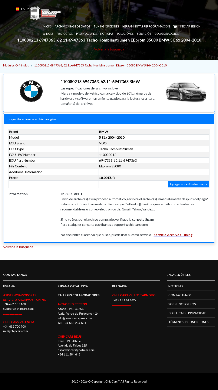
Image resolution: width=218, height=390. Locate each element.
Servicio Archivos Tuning (173, 235)
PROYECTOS (65, 33)
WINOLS (48, 33)
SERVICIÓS (144, 33)
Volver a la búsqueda (109, 49)
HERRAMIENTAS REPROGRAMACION (146, 26)
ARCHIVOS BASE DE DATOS (72, 26)
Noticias (106, 33)
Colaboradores (167, 33)
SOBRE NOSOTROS (182, 304)
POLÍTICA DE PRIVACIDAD (187, 313)
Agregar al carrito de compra (188, 184)
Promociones (86, 33)
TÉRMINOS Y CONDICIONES (188, 322)
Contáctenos (180, 295)
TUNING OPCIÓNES (106, 26)
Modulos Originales (16, 65)
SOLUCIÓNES (125, 33)
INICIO (47, 26)
